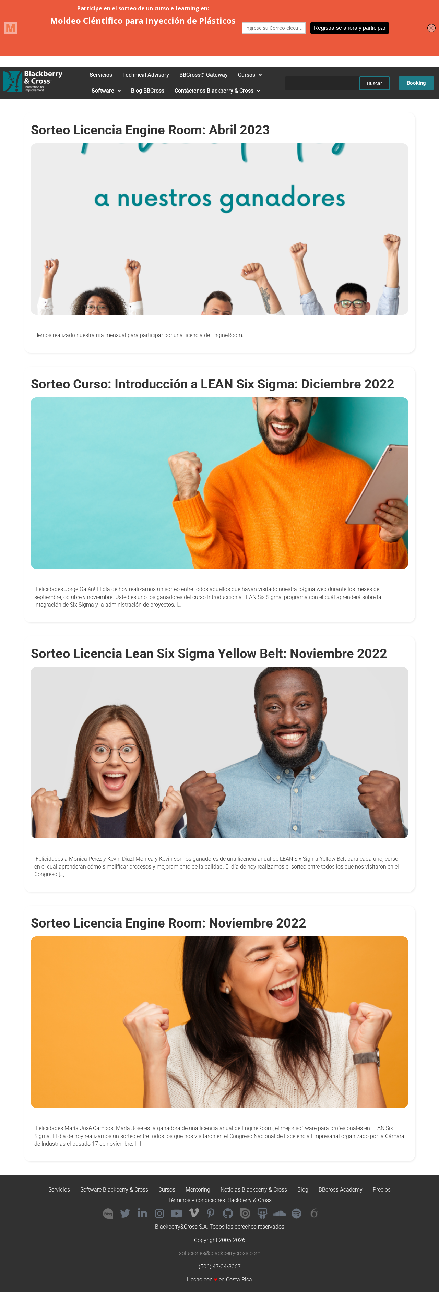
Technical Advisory (145, 75)
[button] (250, 75)
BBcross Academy (341, 1189)
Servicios (101, 75)
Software (103, 90)
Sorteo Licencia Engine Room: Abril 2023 (150, 129)
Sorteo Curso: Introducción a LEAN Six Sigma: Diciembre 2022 (212, 384)
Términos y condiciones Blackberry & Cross (220, 1200)
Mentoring (198, 1189)
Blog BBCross (147, 90)
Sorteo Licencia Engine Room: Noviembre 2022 (168, 923)
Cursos (246, 75)
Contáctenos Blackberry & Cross (214, 90)
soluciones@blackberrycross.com (219, 1253)
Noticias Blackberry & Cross (254, 1189)
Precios (382, 1189)
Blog (302, 1189)
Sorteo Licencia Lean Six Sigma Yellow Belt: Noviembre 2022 (209, 653)
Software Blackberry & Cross (114, 1189)
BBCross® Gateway (203, 75)
